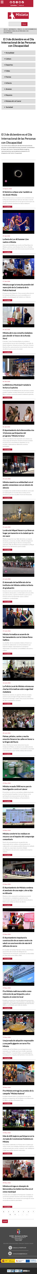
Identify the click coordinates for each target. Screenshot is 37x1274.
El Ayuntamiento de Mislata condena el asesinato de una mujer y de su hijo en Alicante (18, 890)
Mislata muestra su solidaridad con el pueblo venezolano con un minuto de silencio (18, 485)
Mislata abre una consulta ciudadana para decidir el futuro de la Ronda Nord (17, 336)
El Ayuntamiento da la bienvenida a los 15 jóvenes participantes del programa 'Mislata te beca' (18, 433)
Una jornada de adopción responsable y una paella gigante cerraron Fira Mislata (18, 1043)
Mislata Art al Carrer (13, 101)
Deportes (9, 65)
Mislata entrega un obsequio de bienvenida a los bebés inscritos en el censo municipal (18, 1189)
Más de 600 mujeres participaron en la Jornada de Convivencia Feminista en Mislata (18, 1139)
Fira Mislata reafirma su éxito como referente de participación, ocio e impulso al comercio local (17, 994)
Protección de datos (13, 1243)
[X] (14, 2)
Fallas (7, 71)
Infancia (8, 83)
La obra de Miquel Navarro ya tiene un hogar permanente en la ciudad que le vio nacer (18, 533)
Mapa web (21, 1243)
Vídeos (19, 29)
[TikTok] (23, 2)
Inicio (5, 29)
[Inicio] (17, 15)
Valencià (21, 5)
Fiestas (8, 77)
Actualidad (10, 53)
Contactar (26, 1243)
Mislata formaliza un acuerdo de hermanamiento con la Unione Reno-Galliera (18, 637)
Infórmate (12, 29)
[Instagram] (17, 2)
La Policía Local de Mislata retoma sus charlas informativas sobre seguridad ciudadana (18, 689)
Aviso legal (5, 1243)
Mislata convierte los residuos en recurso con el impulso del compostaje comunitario (18, 836)
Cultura (8, 59)
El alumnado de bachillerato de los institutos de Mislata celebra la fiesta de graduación (18, 585)
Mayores (8, 95)
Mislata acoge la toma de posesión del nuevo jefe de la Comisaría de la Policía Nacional (18, 287)
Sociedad (9, 107)
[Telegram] (20, 2)
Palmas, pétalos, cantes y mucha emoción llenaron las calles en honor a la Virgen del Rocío (18, 739)
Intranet (31, 1243)
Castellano (13, 5)
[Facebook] (11, 2)
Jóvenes (8, 89)
